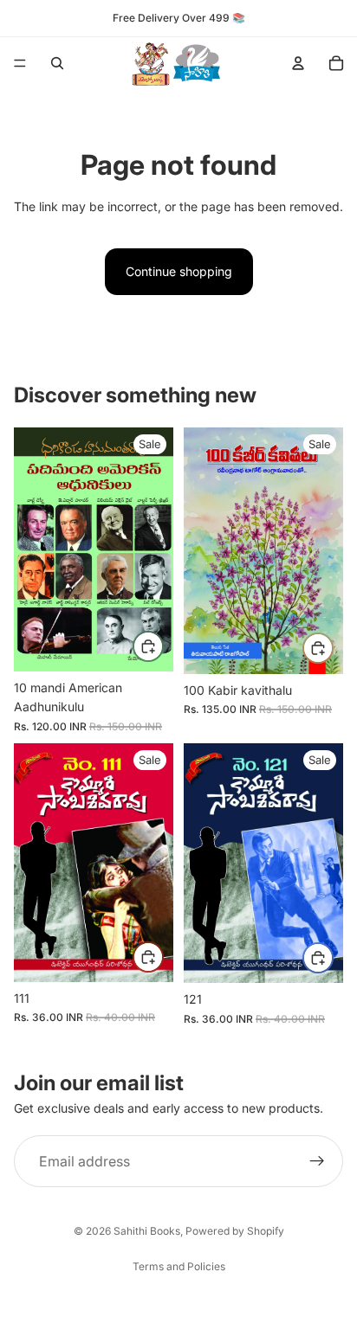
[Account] (298, 63)
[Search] (57, 63)
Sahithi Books (147, 1230)
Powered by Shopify (234, 1230)
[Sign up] (317, 1161)
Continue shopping (179, 271)
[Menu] (20, 63)
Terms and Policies (179, 1266)
